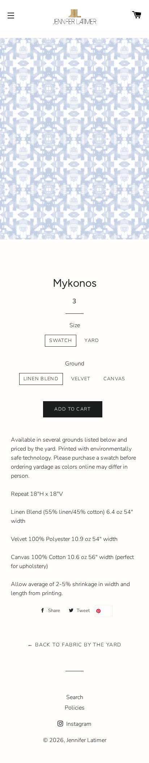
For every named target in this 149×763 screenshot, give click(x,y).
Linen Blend (41, 379)
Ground (74, 364)
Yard (92, 340)
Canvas (114, 379)
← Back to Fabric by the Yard (74, 644)
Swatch (60, 340)
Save (106, 611)
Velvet (81, 379)
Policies (75, 708)
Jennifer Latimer (86, 740)
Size (74, 325)
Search (74, 697)
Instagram (78, 724)
